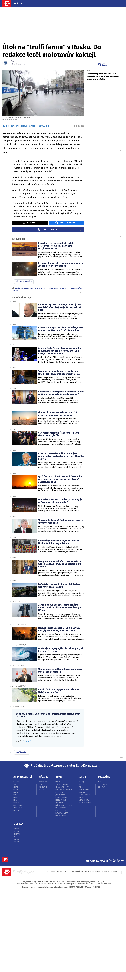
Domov (16, 782)
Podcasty (42, 790)
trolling (33, 288)
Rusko (39, 288)
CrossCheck (17, 808)
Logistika (16, 795)
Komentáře (43, 787)
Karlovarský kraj (61, 813)
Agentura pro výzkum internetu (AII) (68, 288)
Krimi (15, 800)
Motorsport (84, 790)
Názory (43, 777)
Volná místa (112, 871)
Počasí (15, 797)
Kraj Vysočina (60, 816)
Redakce (60, 871)
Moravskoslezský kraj (63, 790)
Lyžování (82, 797)
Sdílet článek (104, 64)
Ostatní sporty (85, 803)
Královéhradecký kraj (63, 805)
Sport (15, 787)
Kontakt (68, 871)
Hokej (81, 782)
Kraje (58, 777)
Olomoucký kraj (61, 797)
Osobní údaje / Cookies (97, 871)
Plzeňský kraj (60, 800)
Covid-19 (16, 810)
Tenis (81, 787)
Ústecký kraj (60, 792)
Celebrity (17, 831)
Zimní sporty (84, 800)
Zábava (16, 839)
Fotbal (82, 784)
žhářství (15, 290)
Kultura (16, 792)
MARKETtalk (17, 805)
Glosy (41, 784)
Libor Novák (26, 741)
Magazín (16, 803)
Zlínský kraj (59, 803)
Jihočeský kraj (60, 795)
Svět (16, 3)
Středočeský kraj (62, 784)
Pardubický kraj (61, 808)
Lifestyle (17, 834)
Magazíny (104, 777)
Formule (82, 792)
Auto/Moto (102, 784)
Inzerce (84, 871)
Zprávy (16, 829)
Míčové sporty (84, 795)
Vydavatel (76, 871)
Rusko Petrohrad (22, 288)
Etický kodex (51, 871)
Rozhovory (43, 782)
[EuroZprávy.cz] (8, 3)
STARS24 (19, 823)
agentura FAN (48, 288)
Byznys (16, 790)
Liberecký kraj (60, 810)
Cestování (102, 787)
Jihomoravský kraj (62, 787)
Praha (57, 782)
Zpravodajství (22, 777)
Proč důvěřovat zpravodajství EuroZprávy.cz (26, 126)
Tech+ (100, 782)
